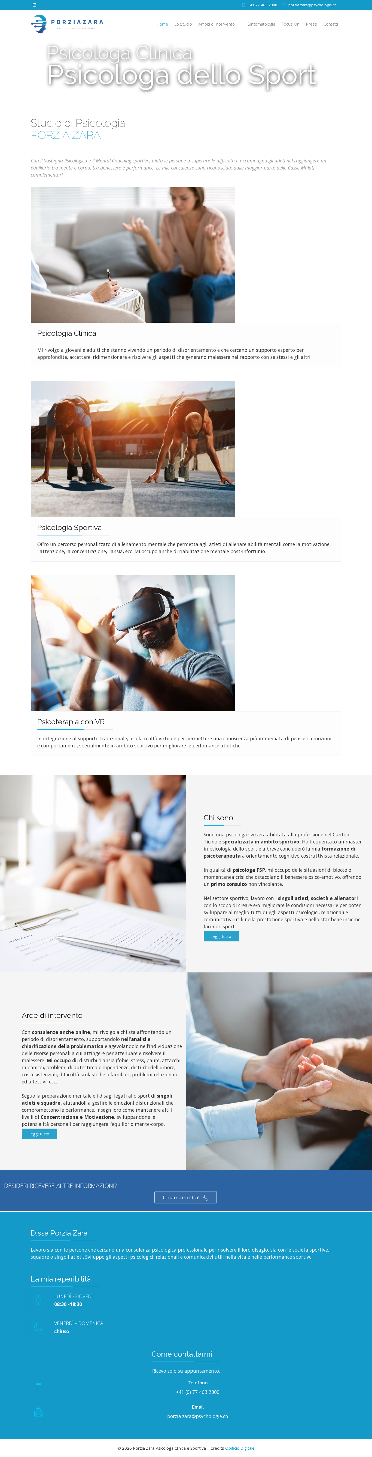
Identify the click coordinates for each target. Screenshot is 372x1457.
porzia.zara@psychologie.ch (312, 4)
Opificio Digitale (240, 1448)
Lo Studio (183, 24)
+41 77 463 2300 (262, 4)
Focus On (291, 24)
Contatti (331, 24)
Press (311, 24)
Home (162, 24)
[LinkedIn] (34, 4)
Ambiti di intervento (217, 24)
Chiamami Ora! (182, 1197)
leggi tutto (221, 936)
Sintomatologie (261, 24)
